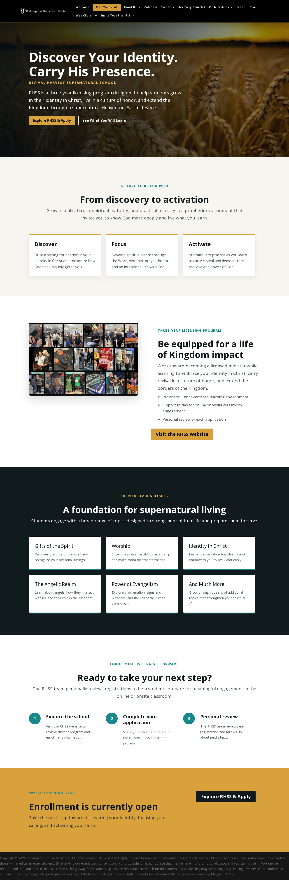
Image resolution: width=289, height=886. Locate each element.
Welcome (82, 7)
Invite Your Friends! (115, 15)
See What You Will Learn (104, 120)
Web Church (84, 15)
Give (252, 7)
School (241, 7)
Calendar (151, 7)
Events (166, 7)
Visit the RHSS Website (182, 434)
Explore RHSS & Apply (52, 120)
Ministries (221, 7)
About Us (130, 7)
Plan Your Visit (106, 7)
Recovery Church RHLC (194, 7)
